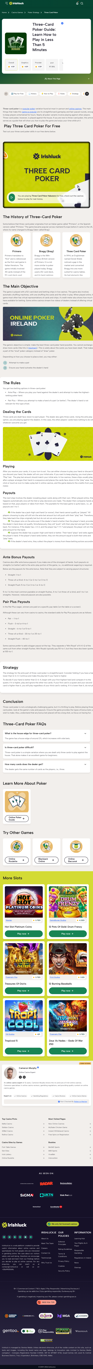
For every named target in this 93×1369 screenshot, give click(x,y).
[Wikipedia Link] (81, 1331)
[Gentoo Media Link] (11, 1331)
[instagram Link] (9, 1237)
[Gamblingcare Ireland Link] (28, 1316)
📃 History (32, 94)
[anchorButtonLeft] (6, 94)
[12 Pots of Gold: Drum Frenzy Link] (68, 902)
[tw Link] (20, 1077)
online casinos (75, 109)
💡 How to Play (47, 94)
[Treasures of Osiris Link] (24, 959)
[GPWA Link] (64, 1331)
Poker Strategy (33, 12)
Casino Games (17, 12)
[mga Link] (64, 1316)
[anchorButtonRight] (87, 94)
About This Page (53, 79)
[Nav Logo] (43, 3)
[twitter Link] (20, 1237)
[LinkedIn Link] (15, 1237)
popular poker (29, 109)
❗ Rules (61, 94)
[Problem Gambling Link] (46, 1316)
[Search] (81, 3)
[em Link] (24, 1077)
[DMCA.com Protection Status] (46, 1341)
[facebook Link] (4, 1237)
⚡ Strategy (74, 94)
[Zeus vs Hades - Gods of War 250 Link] (68, 1016)
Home (4, 12)
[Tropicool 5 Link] (24, 1016)
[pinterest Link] (31, 1237)
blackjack (32, 348)
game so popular (29, 112)
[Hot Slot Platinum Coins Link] (24, 902)
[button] (6, 3)
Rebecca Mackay (80, 1102)
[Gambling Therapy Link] (11, 1316)
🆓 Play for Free (17, 94)
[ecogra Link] (81, 1316)
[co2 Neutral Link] (28, 1331)
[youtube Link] (25, 1237)
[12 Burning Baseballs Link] (68, 959)
